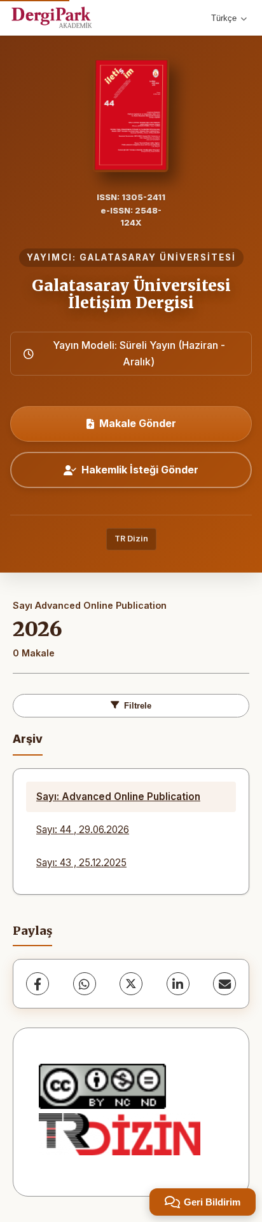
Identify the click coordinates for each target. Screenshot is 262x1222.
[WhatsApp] (84, 983)
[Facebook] (37, 983)
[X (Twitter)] (131, 983)
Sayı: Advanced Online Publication (118, 797)
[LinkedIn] (178, 983)
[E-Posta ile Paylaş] (224, 983)
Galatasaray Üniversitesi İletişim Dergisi (131, 294)
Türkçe (224, 18)
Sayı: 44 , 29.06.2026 (82, 830)
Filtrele (137, 705)
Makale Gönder (137, 423)
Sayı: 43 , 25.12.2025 (81, 863)
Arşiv (28, 738)
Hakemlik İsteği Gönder (139, 469)
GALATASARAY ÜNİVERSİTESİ (157, 257)
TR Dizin (131, 538)
